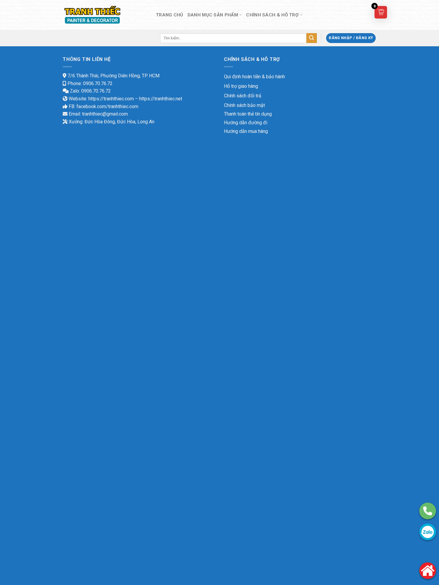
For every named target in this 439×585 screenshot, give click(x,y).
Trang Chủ (169, 15)
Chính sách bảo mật (244, 105)
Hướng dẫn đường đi (245, 122)
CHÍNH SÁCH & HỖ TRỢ (272, 15)
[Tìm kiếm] (311, 38)
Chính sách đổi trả (242, 96)
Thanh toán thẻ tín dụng (248, 114)
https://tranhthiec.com (111, 99)
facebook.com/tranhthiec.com (107, 106)
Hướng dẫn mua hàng (246, 131)
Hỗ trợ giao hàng (241, 86)
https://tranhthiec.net (160, 99)
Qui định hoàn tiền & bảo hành (254, 76)
